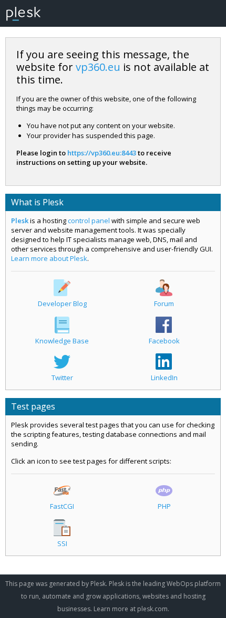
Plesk (19, 220)
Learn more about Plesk (49, 258)
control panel (89, 220)
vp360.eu (98, 67)
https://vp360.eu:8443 (101, 153)
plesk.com (152, 608)
